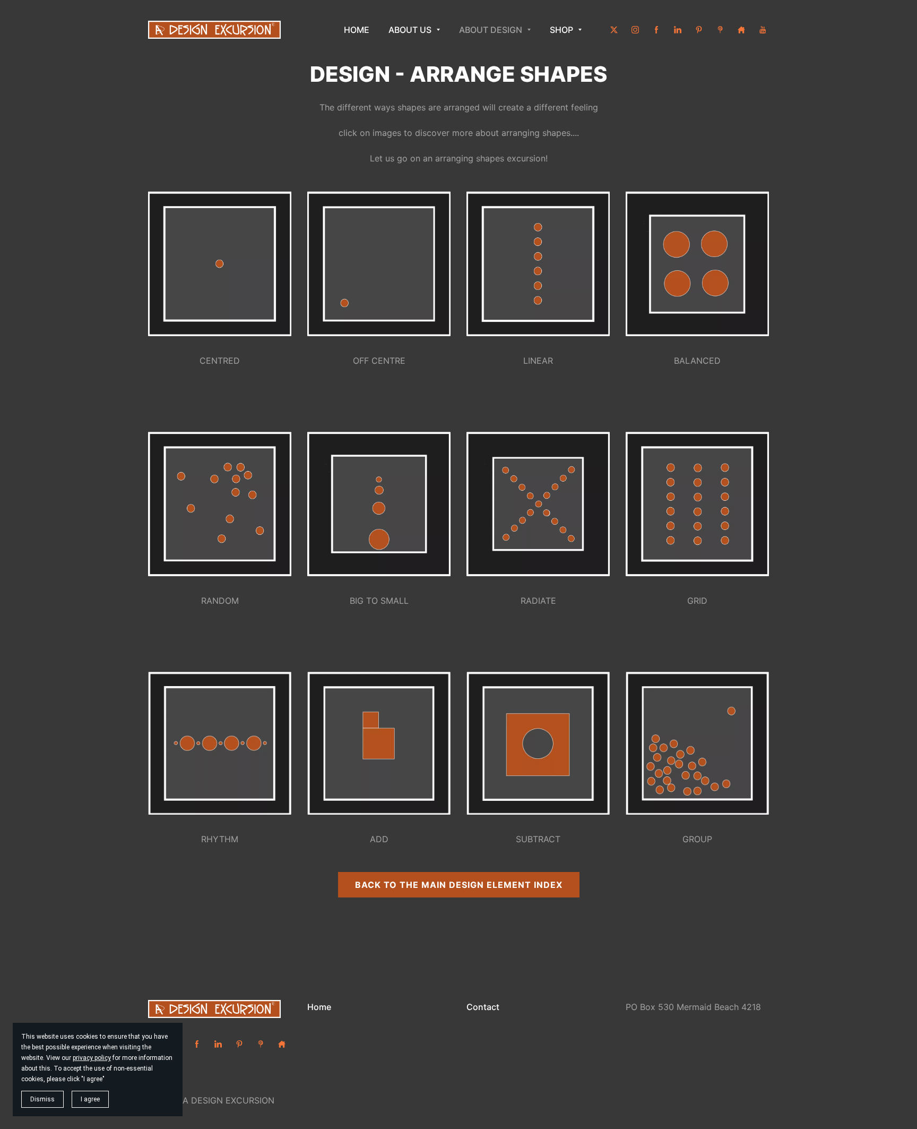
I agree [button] (90, 1099)
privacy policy (92, 1058)
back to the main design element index (459, 884)
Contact (482, 1007)
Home (319, 1007)
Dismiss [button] (42, 1099)
